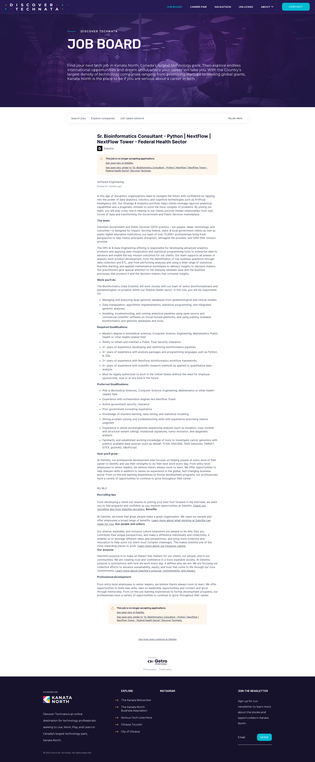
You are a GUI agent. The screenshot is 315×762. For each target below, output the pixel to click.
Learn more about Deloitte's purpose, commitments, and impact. (156, 570)
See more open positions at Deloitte (157, 639)
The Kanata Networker (136, 700)
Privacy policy (150, 669)
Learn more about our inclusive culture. (161, 546)
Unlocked (246, 6)
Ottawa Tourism (131, 724)
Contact (296, 6)
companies (103, 118)
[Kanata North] (70, 699)
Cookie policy (165, 669)
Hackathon (223, 6)
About (265, 6)
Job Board (174, 6)
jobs (78, 118)
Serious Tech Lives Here (136, 717)
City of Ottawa (130, 731)
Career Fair (198, 6)
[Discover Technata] (36, 6)
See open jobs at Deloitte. (119, 163)
